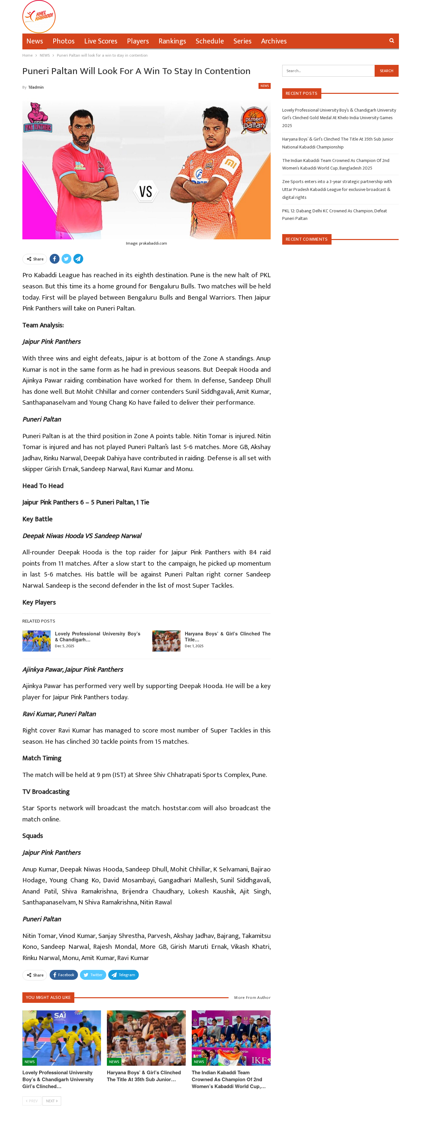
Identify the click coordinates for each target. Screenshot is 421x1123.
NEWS (264, 86)
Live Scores (100, 41)
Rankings (172, 41)
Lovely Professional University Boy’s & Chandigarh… (98, 636)
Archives (274, 41)
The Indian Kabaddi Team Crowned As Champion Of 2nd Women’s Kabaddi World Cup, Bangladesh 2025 (335, 164)
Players (138, 41)
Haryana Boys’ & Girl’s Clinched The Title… (228, 636)
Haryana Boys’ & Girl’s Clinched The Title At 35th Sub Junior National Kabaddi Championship (337, 143)
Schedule (210, 41)
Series (243, 41)
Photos (64, 41)
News (34, 41)
